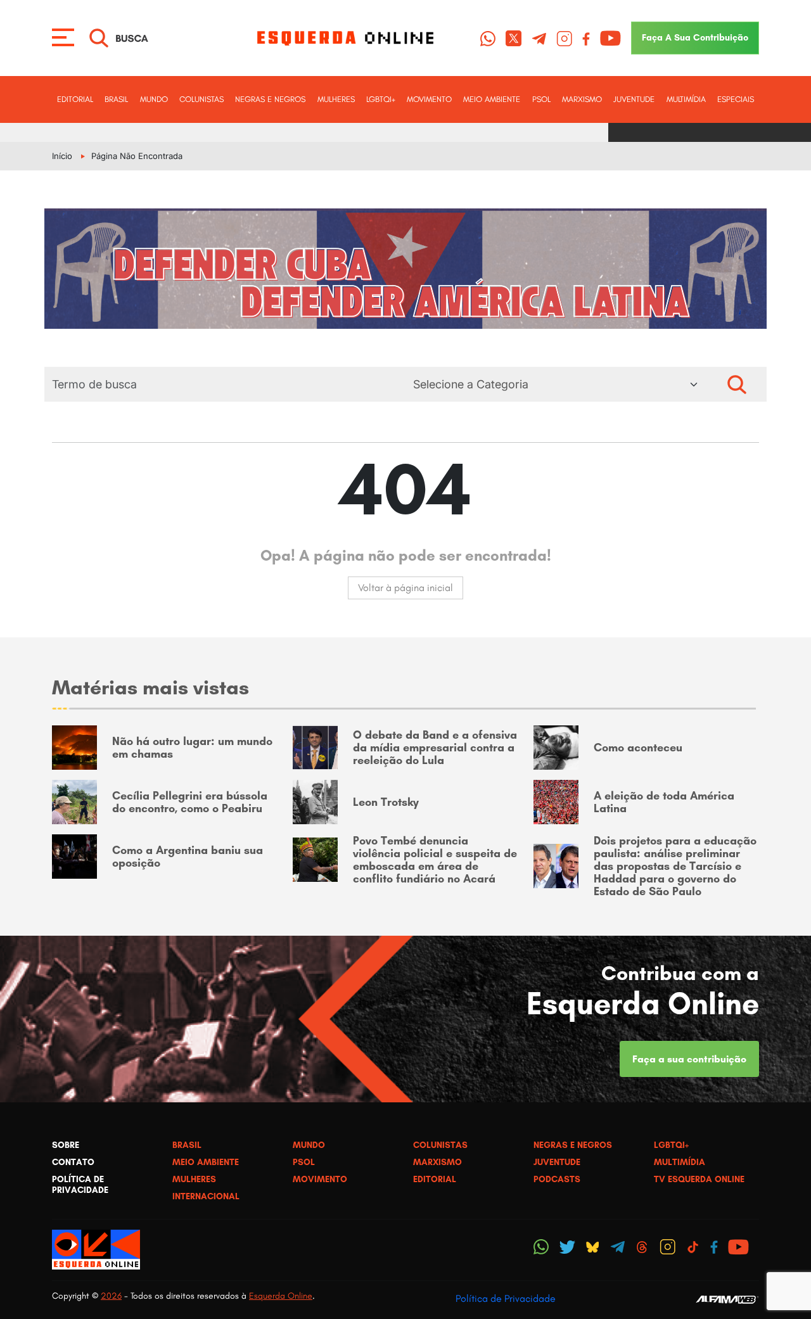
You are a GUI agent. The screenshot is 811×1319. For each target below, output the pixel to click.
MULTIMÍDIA (686, 99)
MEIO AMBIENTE (491, 99)
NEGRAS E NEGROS (270, 99)
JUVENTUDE (634, 99)
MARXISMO (582, 99)
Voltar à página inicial (405, 588)
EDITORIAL (75, 99)
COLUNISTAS (201, 99)
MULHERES (336, 99)
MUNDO (154, 99)
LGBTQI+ (380, 99)
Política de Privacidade (506, 1298)
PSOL (541, 99)
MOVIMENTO (429, 99)
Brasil (116, 99)
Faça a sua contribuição (689, 1059)
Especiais (735, 99)
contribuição (695, 37)
